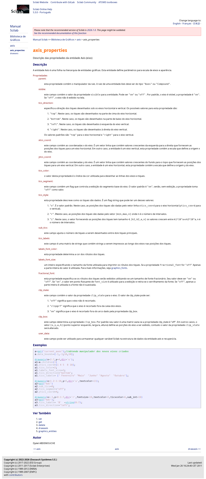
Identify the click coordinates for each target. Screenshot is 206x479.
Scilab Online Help (42, 9)
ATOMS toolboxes (108, 2)
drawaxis (14, 53)
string (70, 402)
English (177, 23)
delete (42, 425)
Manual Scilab (15, 28)
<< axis (36, 448)
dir (63, 359)
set (40, 418)
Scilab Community (86, 2)
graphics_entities (48, 431)
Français (186, 23)
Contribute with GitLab (63, 2)
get (40, 351)
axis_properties (17, 50)
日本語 (196, 23)
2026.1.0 (91, 30)
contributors (16, 474)
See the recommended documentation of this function (60, 33)
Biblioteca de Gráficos (18, 38)
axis (12, 45)
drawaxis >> (194, 448)
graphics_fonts (119, 267)
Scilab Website (40, 2)
